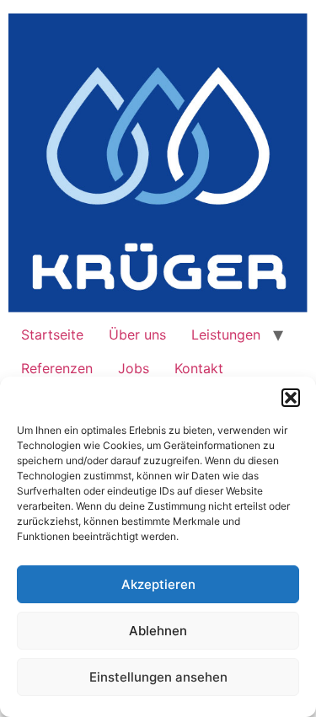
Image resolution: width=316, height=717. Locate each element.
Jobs (133, 368)
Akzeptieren (158, 584)
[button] (290, 397)
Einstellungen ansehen (158, 677)
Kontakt (198, 368)
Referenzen (57, 368)
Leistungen (225, 334)
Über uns (137, 334)
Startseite (52, 334)
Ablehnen (158, 631)
